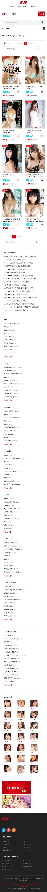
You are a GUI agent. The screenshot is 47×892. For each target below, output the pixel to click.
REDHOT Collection (13, 678)
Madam (8, 474)
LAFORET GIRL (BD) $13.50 (14, 301)
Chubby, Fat (10, 349)
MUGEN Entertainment (14, 655)
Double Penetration (13, 374)
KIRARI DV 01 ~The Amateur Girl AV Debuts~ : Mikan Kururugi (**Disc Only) (35, 220)
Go (37, 49)
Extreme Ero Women (14, 458)
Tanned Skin (10, 353)
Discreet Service (28, 867)
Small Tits (9, 340)
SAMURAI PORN (12, 671)
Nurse (8, 424)
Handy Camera (11, 380)
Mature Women (12, 471)
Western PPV (28, 844)
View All (7, 685)
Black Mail (9, 565)
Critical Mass (10, 603)
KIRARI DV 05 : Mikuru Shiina (33, 132)
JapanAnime (10, 609)
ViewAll (7, 357)
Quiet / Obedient (12, 481)
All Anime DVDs (12, 546)
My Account (27, 864)
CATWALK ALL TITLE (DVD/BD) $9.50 (18, 288)
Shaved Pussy (11, 397)
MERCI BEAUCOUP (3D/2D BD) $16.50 (19, 291)
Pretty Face (10, 343)
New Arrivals (10, 543)
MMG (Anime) (10, 616)
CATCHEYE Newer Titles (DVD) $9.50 (18, 275)
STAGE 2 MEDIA (12, 652)
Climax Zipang (11, 668)
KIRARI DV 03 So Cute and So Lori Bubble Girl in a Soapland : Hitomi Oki (34, 176)
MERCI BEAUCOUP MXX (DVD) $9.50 (18, 269)
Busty (8, 327)
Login (11, 6)
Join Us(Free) (28, 847)
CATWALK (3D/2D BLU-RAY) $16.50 (17, 282)
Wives (8, 468)
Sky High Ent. (11, 675)
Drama (8, 515)
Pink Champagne (12, 662)
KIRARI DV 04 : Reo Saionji (9, 176)
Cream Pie (10, 370)
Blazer (8, 414)
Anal (7, 377)
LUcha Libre (10, 681)
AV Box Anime (10, 593)
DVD (4, 14)
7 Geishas (8, 586)
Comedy (8, 528)
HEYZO (8, 642)
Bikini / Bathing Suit (12, 572)
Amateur (9, 505)
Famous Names (12, 323)
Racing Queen (11, 440)
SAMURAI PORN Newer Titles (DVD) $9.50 (20, 279)
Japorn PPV (28, 841)
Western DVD (6, 844)
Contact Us (27, 861)
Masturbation (11, 393)
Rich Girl (8, 478)
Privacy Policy (6, 870)
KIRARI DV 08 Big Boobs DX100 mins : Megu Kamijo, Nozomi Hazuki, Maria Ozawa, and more (11, 87)
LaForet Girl (10, 645)
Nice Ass (9, 333)
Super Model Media (13, 639)
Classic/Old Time (11, 502)
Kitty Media (9, 612)
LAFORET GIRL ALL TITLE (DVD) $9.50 (19, 304)
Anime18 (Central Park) (14, 590)
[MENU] (44, 28)
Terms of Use (6, 850)
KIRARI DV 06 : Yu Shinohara (9, 132)
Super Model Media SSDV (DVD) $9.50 (18, 263)
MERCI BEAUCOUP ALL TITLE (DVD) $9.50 (20, 298)
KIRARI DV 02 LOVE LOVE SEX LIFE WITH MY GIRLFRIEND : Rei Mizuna (11, 220)
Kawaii (8, 455)
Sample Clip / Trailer (13, 549)
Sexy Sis (9, 465)
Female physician (12, 427)
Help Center (22, 6)
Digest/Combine (12, 508)
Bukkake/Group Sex (13, 383)
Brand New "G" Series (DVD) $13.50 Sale (20, 256)
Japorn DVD (6, 841)
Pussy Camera (11, 390)
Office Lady (10, 431)
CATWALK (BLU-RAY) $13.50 (15, 285)
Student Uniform (12, 411)
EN (35, 6)
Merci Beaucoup (12, 658)
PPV (14, 14)
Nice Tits (9, 330)
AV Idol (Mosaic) (11, 512)
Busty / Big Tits (11, 569)
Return (4, 867)
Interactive (9, 499)
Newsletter (27, 850)
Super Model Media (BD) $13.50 (16, 310)
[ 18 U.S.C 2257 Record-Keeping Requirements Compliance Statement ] (23, 886)
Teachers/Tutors (12, 418)
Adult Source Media (13, 599)
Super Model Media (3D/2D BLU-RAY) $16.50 (21, 307)
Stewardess (9, 434)
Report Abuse (7, 864)
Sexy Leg (9, 336)
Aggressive (9, 562)
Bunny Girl (9, 437)
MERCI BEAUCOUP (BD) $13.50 (16, 294)
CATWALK (9, 635)
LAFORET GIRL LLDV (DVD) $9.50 (17, 266)
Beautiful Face (12, 346)
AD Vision (8, 596)
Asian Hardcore (11, 518)
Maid (7, 421)
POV (7, 522)
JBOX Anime (10, 606)
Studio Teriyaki (11, 649)
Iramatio (9, 387)
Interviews (9, 525)
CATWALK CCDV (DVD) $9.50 (15, 260)
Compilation (10, 552)
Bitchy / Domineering (13, 484)
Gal (7, 461)
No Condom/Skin (13, 367)
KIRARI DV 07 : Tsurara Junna (34, 87)
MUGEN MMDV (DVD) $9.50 (14, 272)
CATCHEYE (10, 665)
